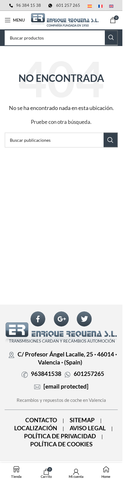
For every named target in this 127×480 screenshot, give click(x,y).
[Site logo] (65, 19)
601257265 (89, 373)
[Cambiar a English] (111, 6)
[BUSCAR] (111, 37)
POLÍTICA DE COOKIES (61, 444)
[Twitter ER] (84, 318)
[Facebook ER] (38, 318)
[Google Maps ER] (61, 318)
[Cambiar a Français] (100, 6)
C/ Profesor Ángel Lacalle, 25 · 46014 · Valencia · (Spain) (67, 358)
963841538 (46, 373)
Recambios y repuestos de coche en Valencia (61, 400)
